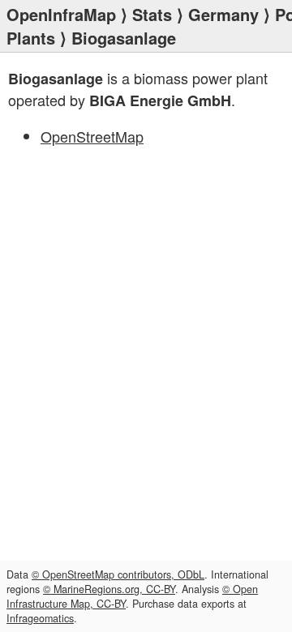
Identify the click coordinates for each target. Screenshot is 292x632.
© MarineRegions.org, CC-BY (109, 589)
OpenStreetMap (92, 136)
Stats (152, 14)
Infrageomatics (40, 618)
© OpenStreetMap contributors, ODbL (118, 574)
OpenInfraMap (61, 14)
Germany (223, 14)
